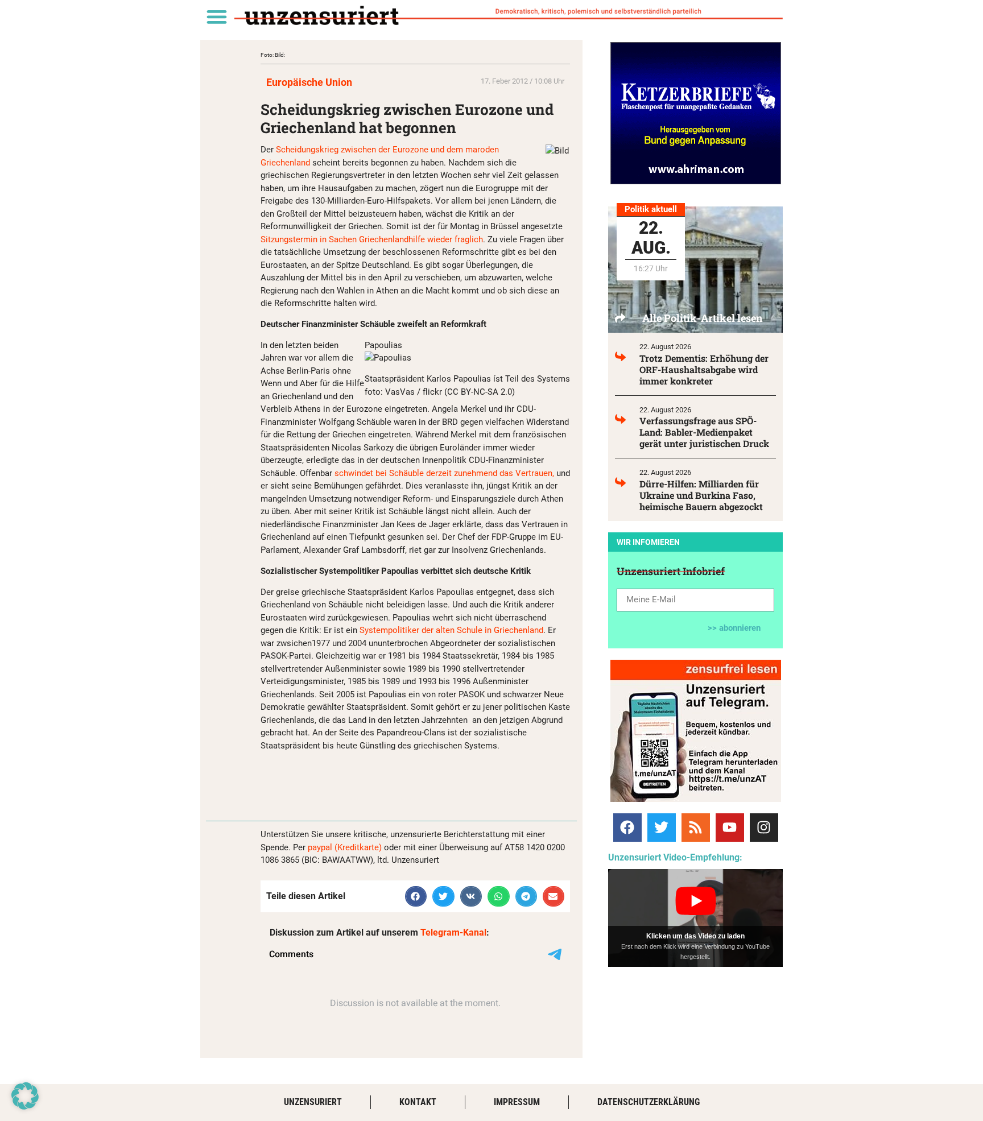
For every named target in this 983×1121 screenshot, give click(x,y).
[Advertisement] (394, 777)
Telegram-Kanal (453, 932)
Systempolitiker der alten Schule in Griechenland (451, 630)
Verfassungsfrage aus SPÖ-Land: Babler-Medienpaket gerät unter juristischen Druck (704, 432)
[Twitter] (661, 827)
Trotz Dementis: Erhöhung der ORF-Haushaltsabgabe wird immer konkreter (704, 369)
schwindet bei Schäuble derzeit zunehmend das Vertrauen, (445, 473)
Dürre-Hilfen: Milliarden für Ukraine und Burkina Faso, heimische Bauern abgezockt (701, 495)
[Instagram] (764, 827)
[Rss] (696, 827)
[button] (216, 16)
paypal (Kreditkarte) (345, 847)
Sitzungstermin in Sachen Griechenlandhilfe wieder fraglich (372, 239)
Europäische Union (309, 82)
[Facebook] (627, 827)
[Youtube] (730, 827)
